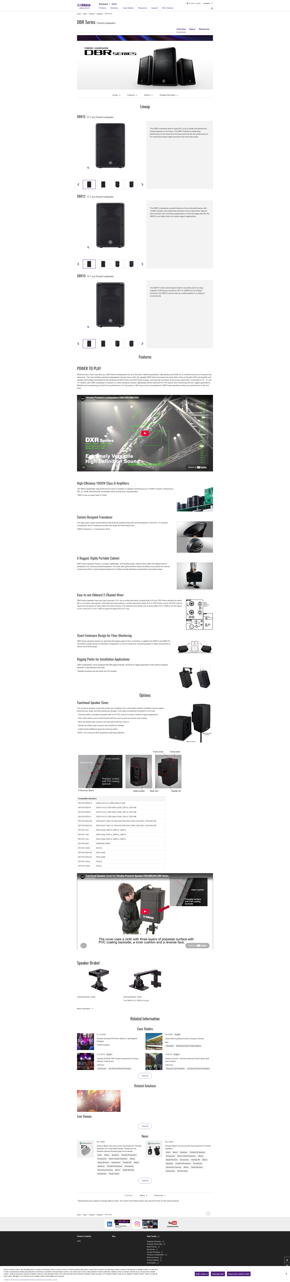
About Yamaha (152, 1236)
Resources (142, 8)
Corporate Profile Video (154, 1244)
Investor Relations (153, 1260)
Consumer (206, 3)
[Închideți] (286, 1273)
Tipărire (7, 1280)
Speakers (100, 14)
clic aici (15, 1276)
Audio (114, 4)
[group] (89, 184)
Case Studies (128, 8)
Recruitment (151, 1249)
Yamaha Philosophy (153, 1252)
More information (84, 1008)
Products (102, 8)
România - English (195, 3)
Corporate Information (154, 1241)
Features (130, 95)
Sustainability (151, 1263)
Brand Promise (152, 1247)
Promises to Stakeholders (155, 1255)
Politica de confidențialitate (20, 1280)
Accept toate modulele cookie (238, 1274)
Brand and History (153, 1257)
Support (154, 8)
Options (147, 95)
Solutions (114, 8)
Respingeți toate (218, 1274)
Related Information (167, 95)
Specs (192, 29)
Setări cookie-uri (202, 1274)
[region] (145, 1274)
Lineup (115, 95)
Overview (181, 29)
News (113, 1236)
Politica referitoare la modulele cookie (43, 1280)
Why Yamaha (167, 8)
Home (79, 14)
